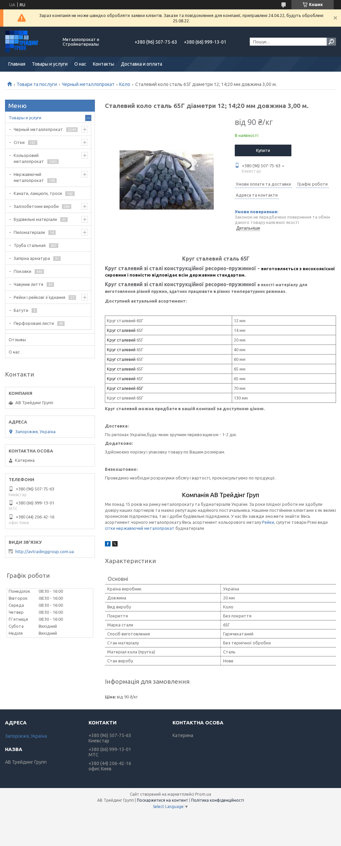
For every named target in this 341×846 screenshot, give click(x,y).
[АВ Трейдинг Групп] (30, 41)
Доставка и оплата (141, 64)
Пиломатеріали (29, 232)
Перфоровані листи (34, 323)
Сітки (19, 142)
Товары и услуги (50, 64)
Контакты (103, 64)
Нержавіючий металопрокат (29, 177)
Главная (16, 64)
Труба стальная (30, 245)
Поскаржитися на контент (162, 800)
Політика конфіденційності (217, 800)
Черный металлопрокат (88, 84)
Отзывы (17, 339)
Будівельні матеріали (35, 219)
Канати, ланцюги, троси (38, 193)
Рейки (268, 522)
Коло (124, 84)
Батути (21, 310)
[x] (115, 544)
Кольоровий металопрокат (29, 158)
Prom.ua (203, 794)
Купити (263, 150)
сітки (110, 528)
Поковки (22, 271)
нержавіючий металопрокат (145, 528)
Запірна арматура (32, 258)
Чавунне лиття (28, 284)
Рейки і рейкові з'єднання (39, 297)
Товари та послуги (37, 84)
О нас (80, 64)
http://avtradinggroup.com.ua (44, 551)
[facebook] (108, 544)
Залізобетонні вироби (36, 206)
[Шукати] (331, 42)
